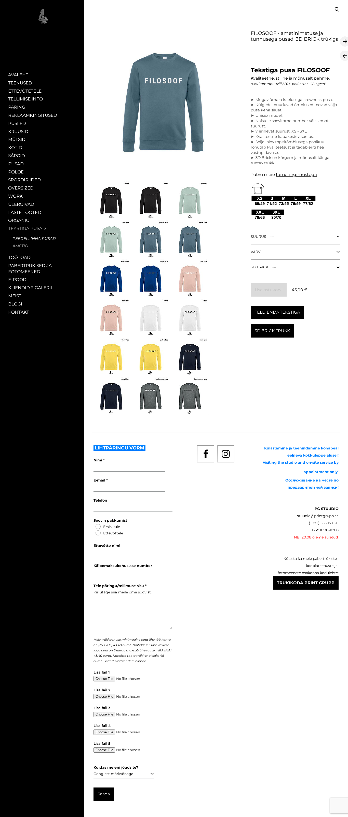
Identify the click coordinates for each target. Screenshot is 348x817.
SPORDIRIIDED (24, 179)
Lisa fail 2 (101, 690)
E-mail (99, 480)
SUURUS (258, 236)
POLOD (16, 171)
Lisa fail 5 (101, 743)
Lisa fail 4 (102, 725)
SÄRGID (16, 155)
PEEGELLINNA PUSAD (34, 238)
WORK (15, 196)
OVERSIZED (21, 188)
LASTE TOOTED (24, 212)
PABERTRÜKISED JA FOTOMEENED (30, 268)
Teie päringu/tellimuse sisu (119, 585)
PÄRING (16, 107)
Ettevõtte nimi (106, 545)
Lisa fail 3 (101, 708)
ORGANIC (18, 220)
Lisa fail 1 (101, 672)
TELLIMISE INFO (25, 98)
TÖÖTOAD (19, 257)
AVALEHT (18, 74)
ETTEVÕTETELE (25, 91)
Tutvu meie (263, 174)
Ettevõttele (113, 533)
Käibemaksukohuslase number (122, 565)
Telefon (100, 500)
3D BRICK (259, 267)
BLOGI (15, 304)
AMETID (20, 245)
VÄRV (256, 252)
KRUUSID (18, 131)
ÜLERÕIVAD (21, 204)
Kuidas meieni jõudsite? (115, 767)
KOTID (15, 147)
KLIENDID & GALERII (30, 287)
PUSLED (17, 123)
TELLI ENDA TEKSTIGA (277, 312)
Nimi (98, 460)
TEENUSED (20, 82)
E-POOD (17, 279)
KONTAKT (18, 312)
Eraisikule (111, 526)
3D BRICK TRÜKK (272, 330)
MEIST (14, 295)
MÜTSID (16, 139)
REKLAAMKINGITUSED (32, 115)
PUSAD (16, 163)
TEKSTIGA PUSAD (27, 228)
